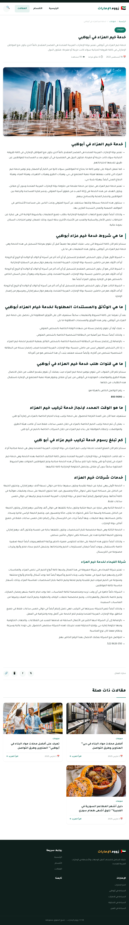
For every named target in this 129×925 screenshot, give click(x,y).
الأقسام (37, 8)
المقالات (22, 8)
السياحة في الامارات (117, 897)
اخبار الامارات (120, 885)
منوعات (112, 22)
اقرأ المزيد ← (75, 757)
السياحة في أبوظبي (117, 891)
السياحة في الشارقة (117, 903)
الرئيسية (54, 8)
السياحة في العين (118, 908)
